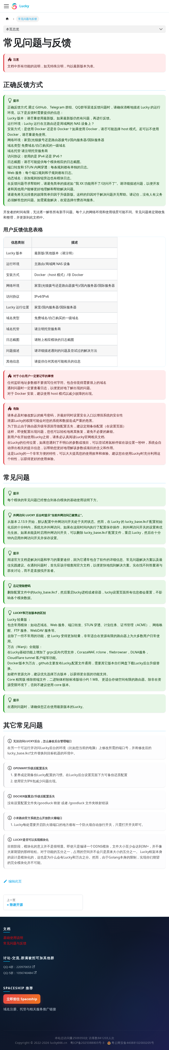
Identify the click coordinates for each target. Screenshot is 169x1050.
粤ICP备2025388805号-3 (87, 1043)
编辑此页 (15, 881)
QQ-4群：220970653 (17, 967)
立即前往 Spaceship (22, 999)
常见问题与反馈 (14, 943)
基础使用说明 (13, 937)
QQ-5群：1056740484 (18, 973)
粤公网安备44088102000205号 (132, 1043)
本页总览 (12, 29)
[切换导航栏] (6, 6)
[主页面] (7, 19)
